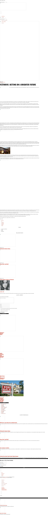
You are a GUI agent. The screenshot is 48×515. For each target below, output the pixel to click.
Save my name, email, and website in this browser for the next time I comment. (9, 308)
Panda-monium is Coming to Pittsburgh (7, 279)
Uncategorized (3, 413)
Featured (2, 406)
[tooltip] (2, 220)
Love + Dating (3, 410)
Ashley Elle (2, 291)
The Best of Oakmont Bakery (2, 333)
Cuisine (2, 404)
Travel (2, 412)
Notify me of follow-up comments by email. (5, 309)
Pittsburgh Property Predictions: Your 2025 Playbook (2, 399)
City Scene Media (4, 477)
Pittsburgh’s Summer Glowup (5, 248)
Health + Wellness (3, 407)
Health (2, 230)
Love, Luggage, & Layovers (4, 447)
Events (2, 405)
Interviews (2, 231)
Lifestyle (2, 409)
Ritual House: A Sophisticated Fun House (2, 377)
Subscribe (3, 487)
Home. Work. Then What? (4, 264)
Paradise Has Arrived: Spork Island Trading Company (9, 456)
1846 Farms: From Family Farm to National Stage (8, 422)
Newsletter (3, 488)
